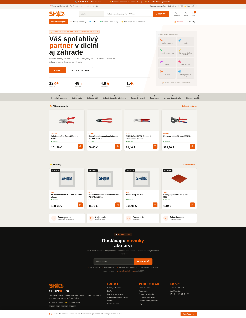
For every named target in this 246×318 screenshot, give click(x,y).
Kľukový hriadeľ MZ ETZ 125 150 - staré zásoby (66, 196)
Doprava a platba (145, 288)
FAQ (140, 304)
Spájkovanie (77, 98)
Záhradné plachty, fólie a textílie (198, 98)
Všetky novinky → (190, 164)
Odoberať (143, 261)
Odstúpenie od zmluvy (147, 294)
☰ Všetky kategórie (58, 22)
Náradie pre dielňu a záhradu (134, 22)
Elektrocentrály (93, 98)
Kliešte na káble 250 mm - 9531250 (177, 136)
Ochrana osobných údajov (148, 301)
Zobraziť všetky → (189, 106)
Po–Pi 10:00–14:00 (76, 6)
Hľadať (162, 14)
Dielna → (58, 70)
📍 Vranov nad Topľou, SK (58, 6)
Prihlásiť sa (172, 6)
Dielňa (94, 22)
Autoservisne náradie (172, 98)
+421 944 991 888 (92, 6)
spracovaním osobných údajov (126, 271)
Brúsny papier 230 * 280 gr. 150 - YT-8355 (177, 196)
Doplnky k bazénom (59, 98)
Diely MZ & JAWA (80, 70)
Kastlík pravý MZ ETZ (134, 195)
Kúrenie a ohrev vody (110, 22)
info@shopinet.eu (176, 291)
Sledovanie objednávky (158, 6)
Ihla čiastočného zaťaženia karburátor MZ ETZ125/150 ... (104, 196)
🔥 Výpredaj (178, 22)
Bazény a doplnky (79, 22)
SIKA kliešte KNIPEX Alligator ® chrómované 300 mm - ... (138, 137)
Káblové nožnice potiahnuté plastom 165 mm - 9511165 (103, 137)
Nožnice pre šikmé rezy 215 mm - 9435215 (64, 137)
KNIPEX (54, 134)
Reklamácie (143, 291)
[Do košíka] (80, 146)
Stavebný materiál (138, 98)
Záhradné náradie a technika (114, 98)
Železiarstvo (154, 98)
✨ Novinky (191, 22)
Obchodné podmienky (147, 297)
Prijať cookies (188, 314)
